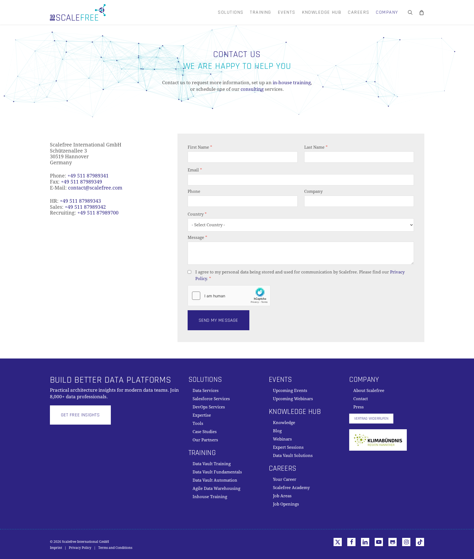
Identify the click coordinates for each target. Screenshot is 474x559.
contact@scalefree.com (95, 188)
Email (195, 170)
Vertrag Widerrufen (371, 418)
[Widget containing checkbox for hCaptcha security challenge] (229, 295)
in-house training (292, 82)
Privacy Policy (80, 548)
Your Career (284, 479)
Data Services (206, 390)
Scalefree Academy (291, 487)
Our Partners (205, 439)
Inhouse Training (210, 496)
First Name (200, 147)
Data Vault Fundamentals (217, 472)
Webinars (282, 439)
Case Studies (205, 431)
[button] (80, 415)
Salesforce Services (211, 398)
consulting (252, 89)
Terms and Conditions (115, 548)
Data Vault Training (212, 463)
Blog (277, 430)
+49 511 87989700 (98, 213)
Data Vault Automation (215, 480)
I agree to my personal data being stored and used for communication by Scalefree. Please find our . (300, 275)
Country (197, 214)
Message (197, 237)
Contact (360, 398)
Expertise (202, 415)
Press (358, 407)
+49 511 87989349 (81, 182)
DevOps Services (209, 407)
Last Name (316, 147)
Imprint (56, 548)
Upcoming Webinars (293, 398)
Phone (194, 191)
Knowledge (284, 422)
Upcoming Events (290, 390)
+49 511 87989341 (88, 176)
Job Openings (286, 504)
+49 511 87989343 (80, 201)
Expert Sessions (288, 447)
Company (313, 191)
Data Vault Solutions (293, 455)
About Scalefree (368, 390)
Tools (198, 423)
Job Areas (282, 495)
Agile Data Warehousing (216, 488)
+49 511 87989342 (85, 207)
